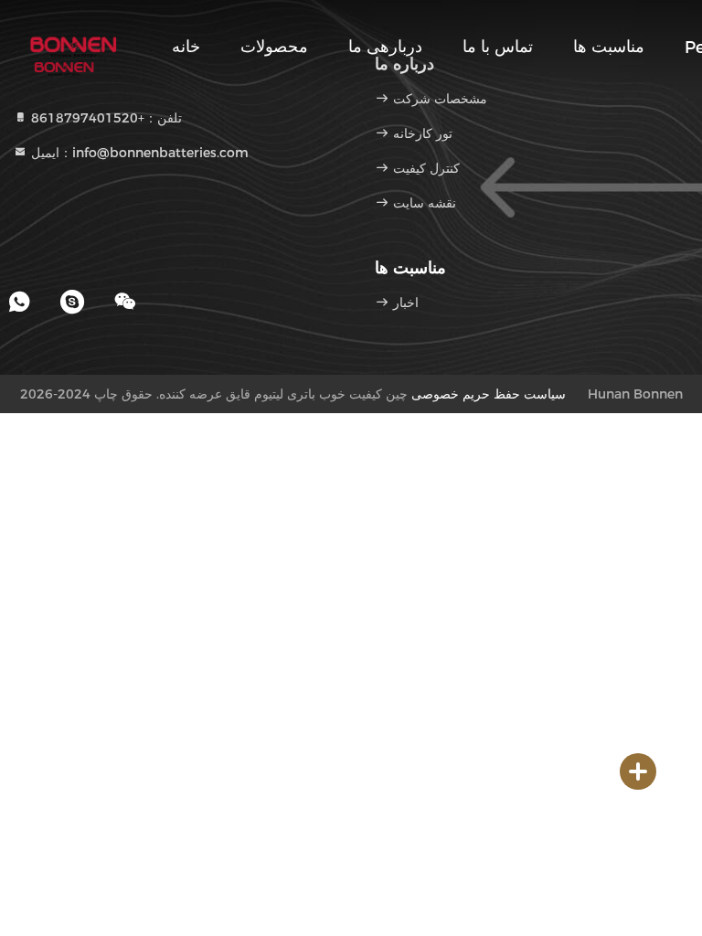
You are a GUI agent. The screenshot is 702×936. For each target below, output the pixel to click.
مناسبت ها (608, 47)
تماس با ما (498, 47)
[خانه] (73, 45)
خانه (186, 47)
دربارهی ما (385, 47)
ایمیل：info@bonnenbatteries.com (138, 152)
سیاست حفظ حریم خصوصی (488, 394)
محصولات (274, 47)
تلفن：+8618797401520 (104, 118)
